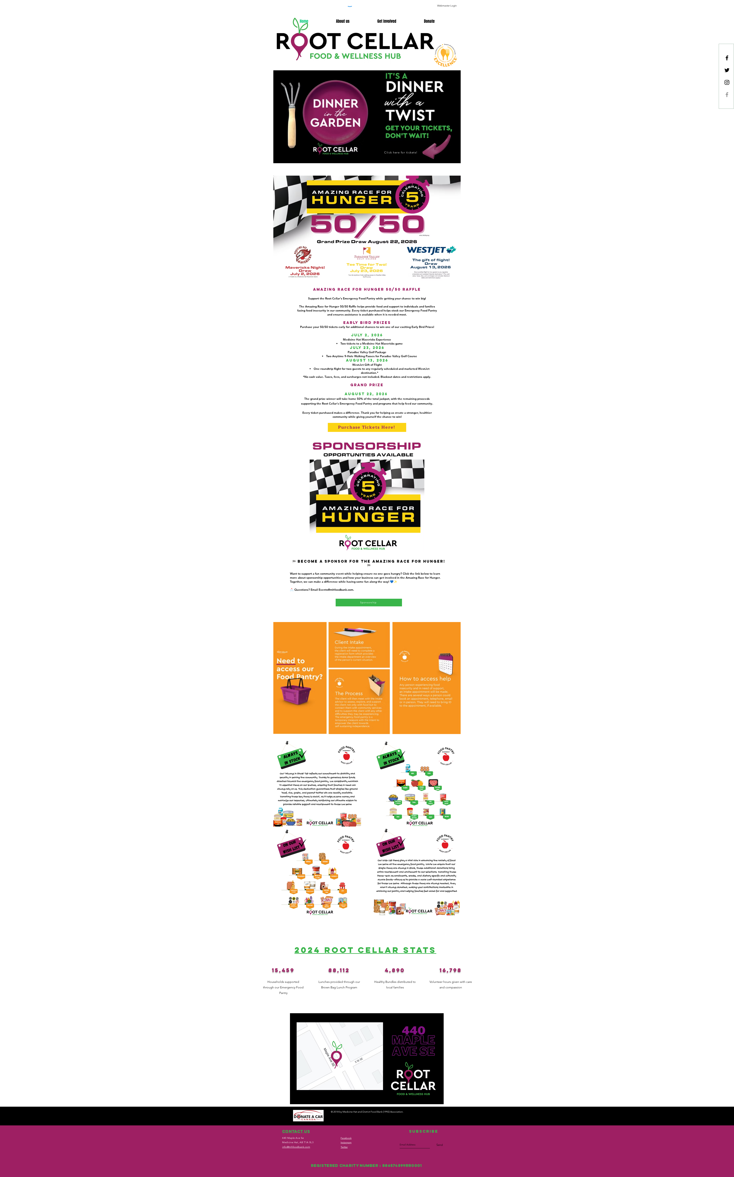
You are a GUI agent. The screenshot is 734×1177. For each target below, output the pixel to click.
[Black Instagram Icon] (727, 82)
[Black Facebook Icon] (727, 58)
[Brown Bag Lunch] (727, 94)
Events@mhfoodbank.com (336, 589)
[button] (429, 21)
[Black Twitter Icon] (727, 70)
